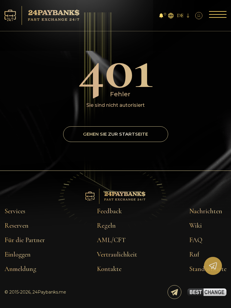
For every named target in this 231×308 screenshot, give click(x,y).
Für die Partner (25, 240)
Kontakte (109, 269)
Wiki (195, 225)
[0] (161, 16)
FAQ (195, 240)
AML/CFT (111, 240)
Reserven (17, 225)
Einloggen (18, 254)
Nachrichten (205, 211)
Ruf (194, 254)
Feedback (109, 211)
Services (15, 211)
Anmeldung (20, 269)
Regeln (106, 225)
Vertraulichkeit (117, 254)
